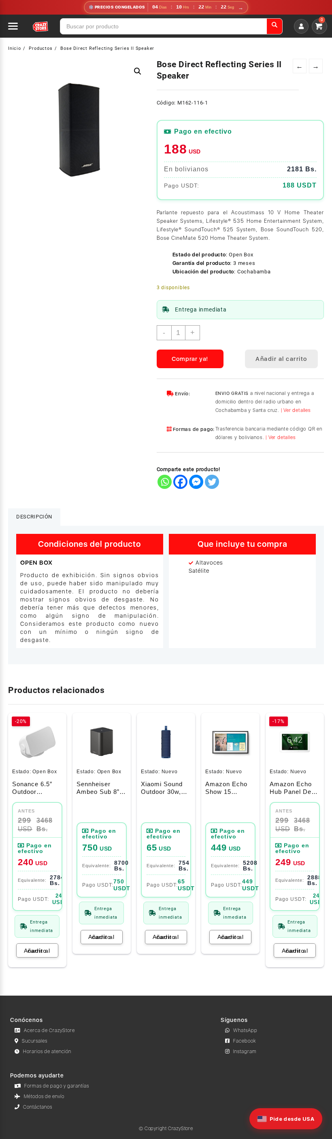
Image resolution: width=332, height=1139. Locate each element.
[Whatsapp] (164, 482)
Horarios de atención (47, 1051)
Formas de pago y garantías (56, 1086)
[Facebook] (180, 482)
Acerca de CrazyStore (49, 1030)
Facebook (244, 1041)
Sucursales (34, 1041)
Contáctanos (37, 1107)
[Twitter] (212, 482)
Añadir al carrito (281, 359)
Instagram (245, 1051)
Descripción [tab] (34, 517)
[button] (137, 71)
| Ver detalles (296, 410)
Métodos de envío (44, 1096)
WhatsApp (245, 1030)
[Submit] (274, 26)
